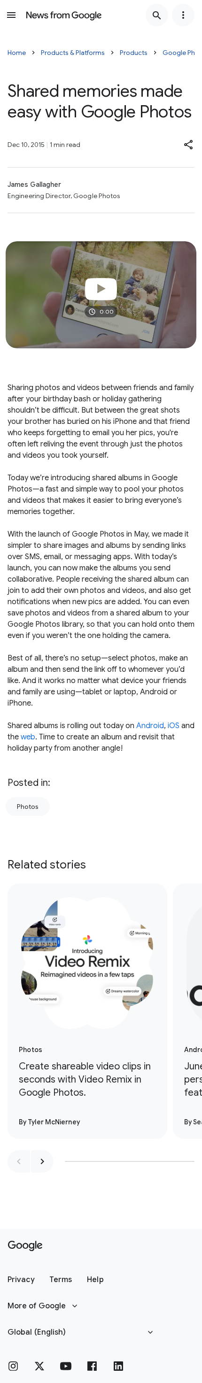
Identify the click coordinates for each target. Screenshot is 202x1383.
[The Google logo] (25, 1246)
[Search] (157, 15)
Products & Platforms (73, 52)
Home (17, 52)
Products (134, 52)
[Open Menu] (11, 15)
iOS (173, 725)
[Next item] (42, 1161)
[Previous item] (19, 1161)
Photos (28, 806)
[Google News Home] (63, 15)
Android (150, 725)
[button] (189, 144)
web (28, 737)
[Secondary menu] (183, 15)
